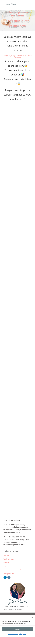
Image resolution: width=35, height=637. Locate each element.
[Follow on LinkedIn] (5, 577)
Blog (5, 566)
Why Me (6, 555)
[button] (32, 617)
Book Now (17, 166)
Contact (6, 563)
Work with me (9, 559)
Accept (17, 629)
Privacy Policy (22, 634)
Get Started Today (17, 401)
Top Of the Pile (17, 506)
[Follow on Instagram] (8, 577)
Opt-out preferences (13, 634)
